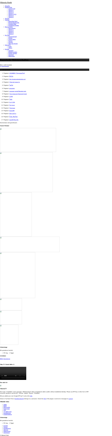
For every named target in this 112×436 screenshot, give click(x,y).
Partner (10, 41)
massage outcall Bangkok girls (17, 91)
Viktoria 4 (11, 34)
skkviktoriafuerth (19, 398)
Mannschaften (9, 27)
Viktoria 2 (11, 11)
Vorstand (10, 50)
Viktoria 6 (11, 17)
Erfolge (10, 38)
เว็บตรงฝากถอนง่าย (14, 82)
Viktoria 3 (11, 13)
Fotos (10, 46)
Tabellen (7, 20)
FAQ (45, 398)
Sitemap (6, 430)
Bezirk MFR (7, 407)
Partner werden (12, 53)
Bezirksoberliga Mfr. (13, 22)
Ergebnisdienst (8, 414)
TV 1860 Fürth (8, 411)
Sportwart (11, 55)
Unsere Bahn (12, 39)
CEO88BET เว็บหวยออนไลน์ (17, 73)
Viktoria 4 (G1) (12, 14)
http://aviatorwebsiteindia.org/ (17, 79)
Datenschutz (7, 431)
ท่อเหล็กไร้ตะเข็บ (13, 120)
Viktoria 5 (11, 15)
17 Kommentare (4, 66)
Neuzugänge (11, 28)
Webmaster (11, 56)
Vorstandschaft (12, 36)
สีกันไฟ (11, 76)
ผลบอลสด (12, 88)
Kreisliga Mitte (12, 24)
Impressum (7, 432)
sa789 (11, 96)
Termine (7, 18)
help (31, 396)
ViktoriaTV (8, 45)
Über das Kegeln (13, 43)
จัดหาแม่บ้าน (12, 113)
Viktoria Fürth (6, 2)
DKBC (5, 404)
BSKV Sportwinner (5, 359)
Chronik (10, 42)
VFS (5, 410)
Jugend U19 (11, 8)
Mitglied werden (12, 52)
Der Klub (7, 35)
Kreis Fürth (7, 409)
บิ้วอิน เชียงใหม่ (13, 116)
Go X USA (12, 102)
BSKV (5, 406)
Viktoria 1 (11, 10)
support (71, 398)
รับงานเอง (12, 105)
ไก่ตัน (10, 99)
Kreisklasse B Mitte (13, 25)
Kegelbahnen (7, 413)
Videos (10, 48)
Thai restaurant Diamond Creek (18, 94)
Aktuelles (7, 6)
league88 (11, 110)
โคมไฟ (11, 85)
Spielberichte (8, 7)
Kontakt (7, 49)
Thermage (12, 108)
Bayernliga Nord (12, 21)
